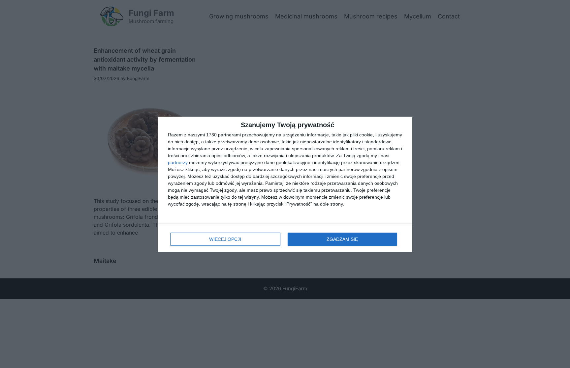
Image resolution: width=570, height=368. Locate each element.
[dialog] (285, 184)
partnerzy (178, 162)
